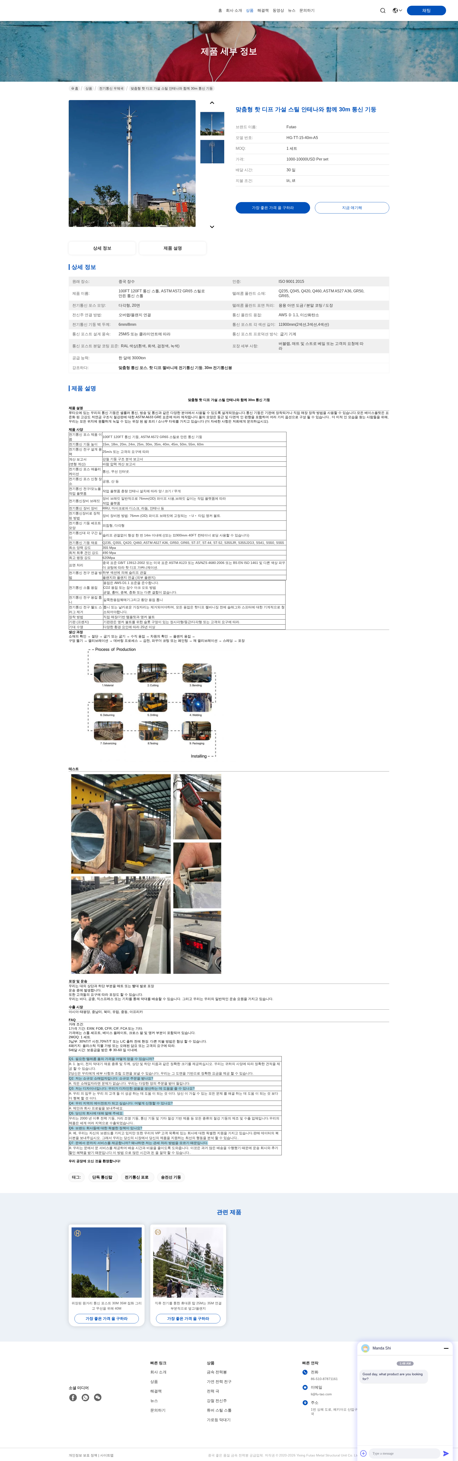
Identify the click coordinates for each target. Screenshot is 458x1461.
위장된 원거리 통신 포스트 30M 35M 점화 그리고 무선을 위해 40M (107, 1305)
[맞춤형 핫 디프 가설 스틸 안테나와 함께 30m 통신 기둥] (132, 163)
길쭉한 (108, 600)
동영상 (278, 10)
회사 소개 (234, 10)
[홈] (95, 1374)
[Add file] (363, 1453)
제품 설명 (173, 248)
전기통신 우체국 (111, 88)
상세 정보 (102, 248)
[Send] (446, 1453)
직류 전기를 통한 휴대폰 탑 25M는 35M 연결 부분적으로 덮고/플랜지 (188, 1305)
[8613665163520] (85, 1398)
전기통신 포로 (137, 1177)
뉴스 (292, 10)
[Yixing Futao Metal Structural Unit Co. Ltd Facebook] (73, 1398)
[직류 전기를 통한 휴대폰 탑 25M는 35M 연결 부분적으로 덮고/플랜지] (188, 1262)
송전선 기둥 (171, 1177)
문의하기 (307, 10)
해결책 (263, 10)
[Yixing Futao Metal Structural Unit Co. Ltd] (38, 10)
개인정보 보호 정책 (83, 1455)
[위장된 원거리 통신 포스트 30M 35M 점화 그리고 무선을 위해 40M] (107, 1262)
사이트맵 (107, 1455)
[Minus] (446, 1348)
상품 (250, 10)
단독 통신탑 (102, 1177)
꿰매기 (125, 600)
